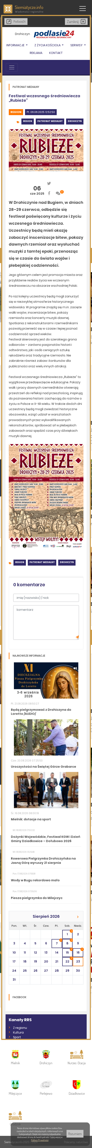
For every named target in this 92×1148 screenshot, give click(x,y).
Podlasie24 (19, 21)
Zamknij (73, 21)
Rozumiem (75, 1134)
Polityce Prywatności (40, 1140)
